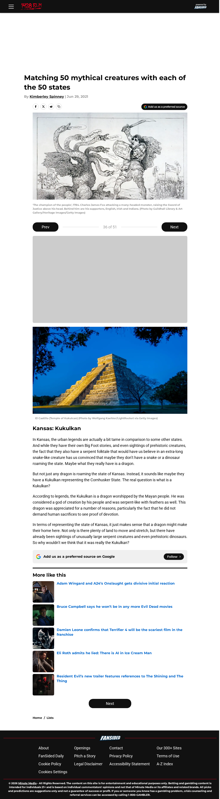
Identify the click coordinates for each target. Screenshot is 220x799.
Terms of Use (168, 756)
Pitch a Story (85, 756)
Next (174, 227)
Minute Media (27, 783)
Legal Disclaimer (88, 764)
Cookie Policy (49, 764)
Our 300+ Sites (169, 748)
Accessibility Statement (129, 764)
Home (37, 718)
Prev (45, 227)
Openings (82, 748)
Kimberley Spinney (47, 97)
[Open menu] (11, 6)
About (43, 748)
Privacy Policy (121, 756)
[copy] (59, 107)
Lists (50, 718)
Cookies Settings (52, 772)
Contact (116, 748)
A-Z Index (165, 764)
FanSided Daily (51, 756)
